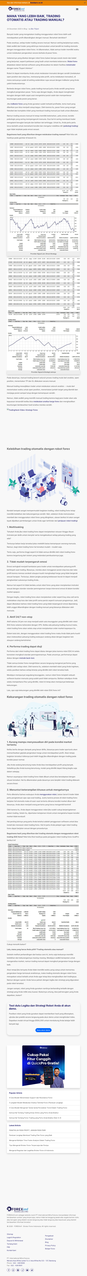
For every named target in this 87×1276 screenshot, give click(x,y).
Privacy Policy (50, 1245)
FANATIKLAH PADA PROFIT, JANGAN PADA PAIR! (27, 1130)
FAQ (8, 1247)
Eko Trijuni (35, 29)
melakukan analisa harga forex (46, 401)
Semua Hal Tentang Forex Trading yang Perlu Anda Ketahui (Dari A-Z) (35, 1118)
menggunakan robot (48, 794)
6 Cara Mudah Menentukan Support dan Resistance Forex (30, 1098)
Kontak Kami (11, 1250)
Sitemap (10, 1234)
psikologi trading (71, 126)
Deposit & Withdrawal (15, 1241)
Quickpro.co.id (11, 3)
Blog (46, 1242)
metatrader (71, 65)
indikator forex (17, 104)
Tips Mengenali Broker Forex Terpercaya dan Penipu (29, 1145)
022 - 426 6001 (16, 1265)
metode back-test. (27, 658)
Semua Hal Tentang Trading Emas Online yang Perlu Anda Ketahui (33, 1113)
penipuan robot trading (67, 521)
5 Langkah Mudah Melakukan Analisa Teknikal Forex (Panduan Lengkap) (36, 1103)
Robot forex (72, 61)
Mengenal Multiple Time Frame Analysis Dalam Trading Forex (32, 1140)
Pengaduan (49, 1236)
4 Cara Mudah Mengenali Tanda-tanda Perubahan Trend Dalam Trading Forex (38, 1108)
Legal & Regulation (14, 1237)
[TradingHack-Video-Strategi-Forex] (43, 426)
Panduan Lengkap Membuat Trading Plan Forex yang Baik (30, 1135)
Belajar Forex (50, 1249)
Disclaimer (49, 1239)
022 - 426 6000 (19, 1263)
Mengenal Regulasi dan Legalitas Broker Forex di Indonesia (31, 1150)
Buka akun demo (43, 1030)
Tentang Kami (12, 1244)
